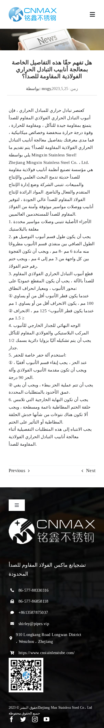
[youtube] (46, 719)
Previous (17, 470)
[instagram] (35, 719)
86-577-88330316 (33, 590)
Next (90, 470)
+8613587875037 (33, 612)
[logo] (33, 9)
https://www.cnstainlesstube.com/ (46, 653)
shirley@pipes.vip (33, 624)
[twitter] (23, 719)
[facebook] (11, 719)
